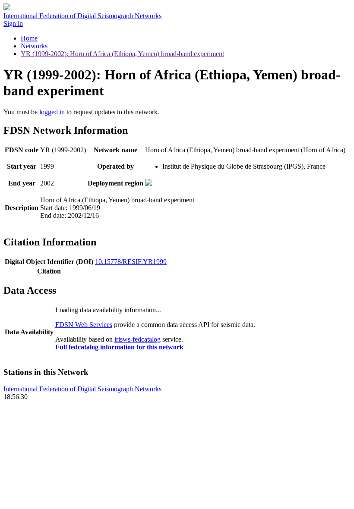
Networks (34, 46)
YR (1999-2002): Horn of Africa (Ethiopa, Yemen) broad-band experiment (122, 53)
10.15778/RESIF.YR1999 (131, 261)
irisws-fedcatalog (137, 339)
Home (29, 38)
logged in (52, 112)
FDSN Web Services (83, 324)
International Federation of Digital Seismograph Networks (82, 389)
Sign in (13, 23)
